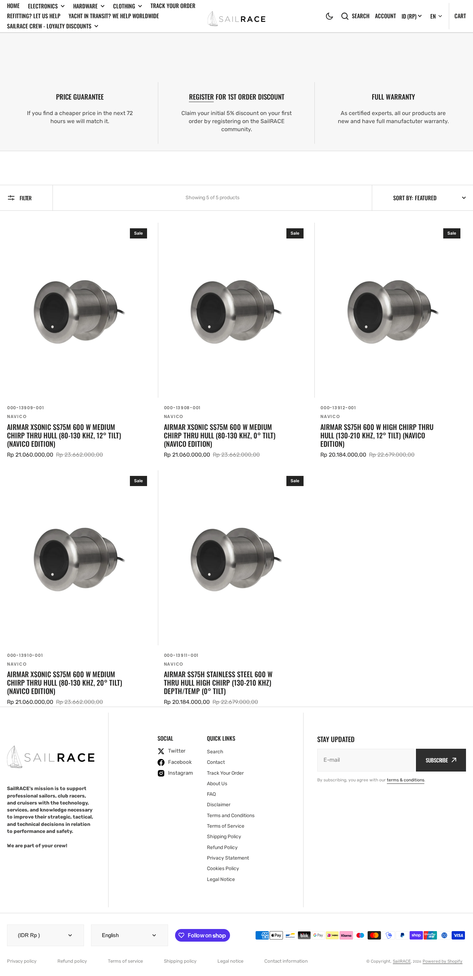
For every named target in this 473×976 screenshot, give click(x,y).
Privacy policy (21, 961)
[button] (329, 16)
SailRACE (402, 961)
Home (13, 5)
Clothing (124, 6)
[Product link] (80, 341)
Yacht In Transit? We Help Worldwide (114, 16)
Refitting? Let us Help (33, 16)
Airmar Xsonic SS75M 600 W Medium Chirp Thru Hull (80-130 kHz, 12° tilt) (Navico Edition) (64, 435)
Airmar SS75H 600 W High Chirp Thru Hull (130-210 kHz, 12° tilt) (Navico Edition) (376, 435)
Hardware (85, 6)
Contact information (286, 961)
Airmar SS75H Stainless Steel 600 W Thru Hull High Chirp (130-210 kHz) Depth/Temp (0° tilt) (218, 682)
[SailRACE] (236, 16)
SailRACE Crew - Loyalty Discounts (49, 26)
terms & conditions (405, 780)
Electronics (43, 6)
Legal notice (230, 961)
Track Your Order (173, 5)
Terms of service (125, 961)
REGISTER (201, 97)
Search (360, 16)
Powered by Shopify (442, 961)
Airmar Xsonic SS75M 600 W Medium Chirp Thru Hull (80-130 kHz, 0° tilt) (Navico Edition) (220, 435)
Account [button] (385, 16)
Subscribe (437, 760)
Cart (460, 16)
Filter (26, 198)
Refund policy (72, 961)
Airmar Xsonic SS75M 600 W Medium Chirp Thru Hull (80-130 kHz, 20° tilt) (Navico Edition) (64, 682)
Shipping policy (180, 961)
